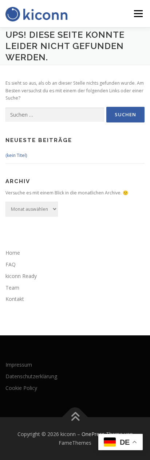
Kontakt (14, 298)
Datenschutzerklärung (31, 376)
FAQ (10, 264)
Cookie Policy (21, 387)
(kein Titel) (16, 155)
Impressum (18, 364)
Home (12, 252)
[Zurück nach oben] (75, 417)
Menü (138, 14)
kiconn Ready (21, 276)
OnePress (93, 434)
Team (12, 287)
